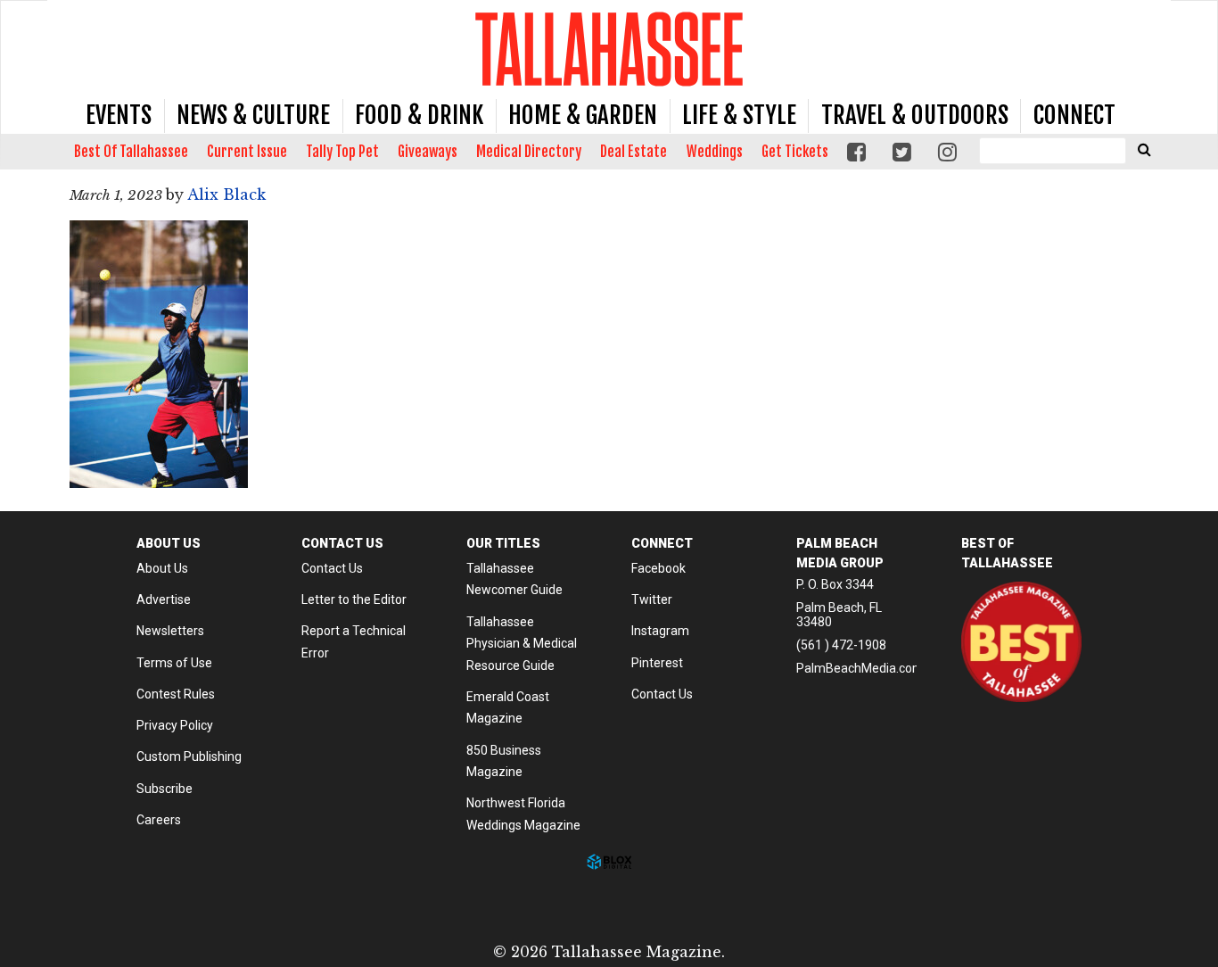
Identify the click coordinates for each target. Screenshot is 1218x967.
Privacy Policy (174, 725)
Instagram (660, 631)
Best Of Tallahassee (131, 152)
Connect (1074, 115)
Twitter (651, 599)
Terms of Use (174, 663)
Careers (158, 820)
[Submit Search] (1144, 149)
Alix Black (226, 194)
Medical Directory (528, 152)
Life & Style (739, 115)
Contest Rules (175, 694)
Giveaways (427, 152)
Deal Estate (633, 152)
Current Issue (247, 152)
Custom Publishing (189, 756)
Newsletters (170, 631)
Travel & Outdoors (914, 115)
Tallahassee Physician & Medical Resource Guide (521, 644)
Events (119, 115)
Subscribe (164, 788)
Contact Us (332, 568)
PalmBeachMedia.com (860, 668)
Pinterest (657, 663)
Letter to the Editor (354, 599)
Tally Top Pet (342, 152)
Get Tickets (794, 152)
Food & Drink (419, 115)
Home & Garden (582, 115)
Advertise (163, 599)
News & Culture (253, 115)
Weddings (715, 152)
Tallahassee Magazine (609, 48)
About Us (162, 568)
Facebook (658, 568)
